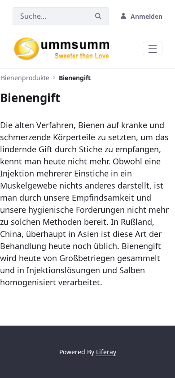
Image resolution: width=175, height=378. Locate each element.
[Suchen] (98, 16)
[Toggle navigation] (152, 48)
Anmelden (146, 16)
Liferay (106, 352)
